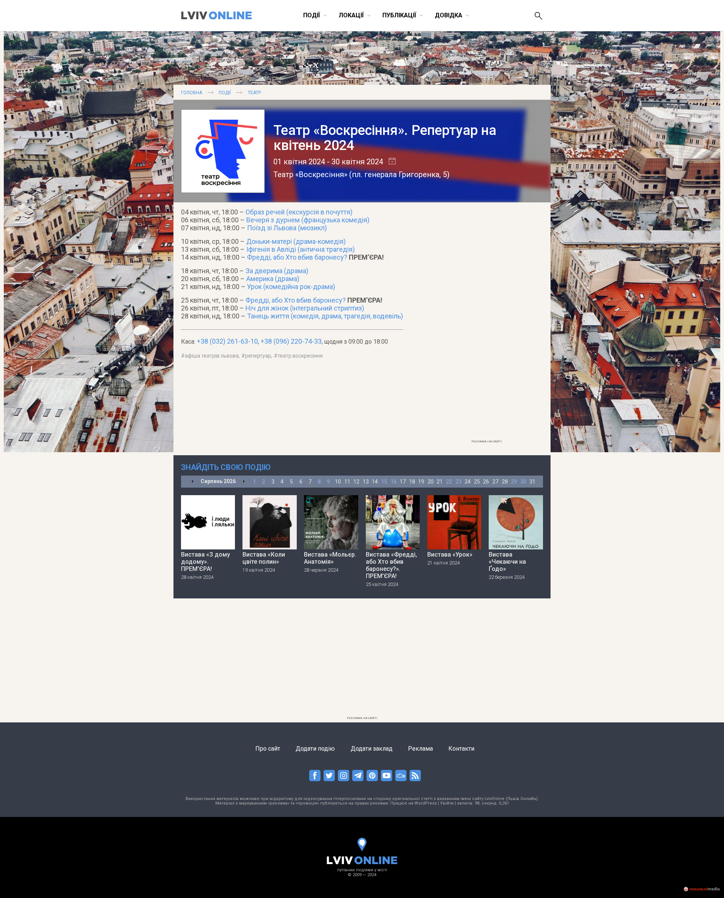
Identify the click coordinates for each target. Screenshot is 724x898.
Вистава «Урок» (449, 554)
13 (366, 482)
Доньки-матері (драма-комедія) (296, 241)
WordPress (425, 803)
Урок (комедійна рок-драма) (291, 287)
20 (431, 482)
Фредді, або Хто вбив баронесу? (297, 257)
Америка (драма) (272, 279)
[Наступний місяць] (243, 481)
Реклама (420, 748)
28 (505, 482)
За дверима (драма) (276, 271)
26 (486, 482)
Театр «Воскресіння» (310, 174)
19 (421, 482)
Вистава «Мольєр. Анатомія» (330, 558)
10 (338, 482)
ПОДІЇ (225, 92)
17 (403, 482)
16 (394, 482)
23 (459, 482)
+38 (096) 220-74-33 (291, 341)
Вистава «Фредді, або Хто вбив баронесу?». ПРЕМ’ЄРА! (391, 565)
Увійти (447, 803)
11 (347, 482)
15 (384, 482)
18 (412, 482)
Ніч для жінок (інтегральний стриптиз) (304, 308)
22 (449, 482)
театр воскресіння (300, 356)
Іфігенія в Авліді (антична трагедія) (300, 249)
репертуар (258, 356)
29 (514, 482)
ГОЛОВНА (191, 92)
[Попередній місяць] (192, 481)
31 (532, 482)
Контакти (461, 748)
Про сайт (267, 748)
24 (468, 482)
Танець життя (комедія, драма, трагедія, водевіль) (325, 316)
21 (440, 482)
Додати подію (315, 748)
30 (523, 482)
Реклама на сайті (486, 441)
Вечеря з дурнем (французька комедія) (308, 220)
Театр (254, 92)
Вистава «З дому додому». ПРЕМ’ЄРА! (205, 561)
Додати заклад (372, 748)
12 (356, 482)
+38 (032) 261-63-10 (227, 341)
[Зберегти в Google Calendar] (389, 161)
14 (375, 482)
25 (477, 482)
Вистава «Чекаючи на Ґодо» (507, 561)
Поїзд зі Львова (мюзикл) (287, 228)
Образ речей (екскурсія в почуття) (299, 212)
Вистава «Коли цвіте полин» (263, 558)
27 (495, 482)
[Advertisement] (486, 323)
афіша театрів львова (212, 356)
